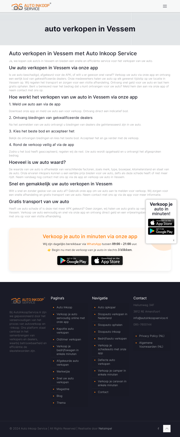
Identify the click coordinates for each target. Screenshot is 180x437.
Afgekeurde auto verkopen (68, 362)
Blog (59, 396)
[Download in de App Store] (107, 260)
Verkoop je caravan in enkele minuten (112, 383)
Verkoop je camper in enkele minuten (112, 372)
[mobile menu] (165, 6)
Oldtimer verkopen (69, 339)
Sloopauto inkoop (109, 331)
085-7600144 (142, 324)
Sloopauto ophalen (110, 325)
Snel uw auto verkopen (65, 380)
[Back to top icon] (167, 428)
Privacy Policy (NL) (152, 336)
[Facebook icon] (158, 428)
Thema (61, 402)
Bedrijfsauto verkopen (112, 338)
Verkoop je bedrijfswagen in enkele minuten (68, 350)
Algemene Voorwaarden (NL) (151, 344)
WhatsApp (94, 244)
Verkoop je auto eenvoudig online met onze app (71, 318)
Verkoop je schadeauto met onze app (112, 349)
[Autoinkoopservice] (31, 6)
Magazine (63, 389)
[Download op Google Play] (73, 260)
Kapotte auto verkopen (65, 330)
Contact (103, 392)
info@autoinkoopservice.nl (150, 318)
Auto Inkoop (64, 307)
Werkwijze (63, 371)
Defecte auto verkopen (106, 361)
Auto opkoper (107, 307)
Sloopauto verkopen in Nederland (112, 316)
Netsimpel (105, 428)
